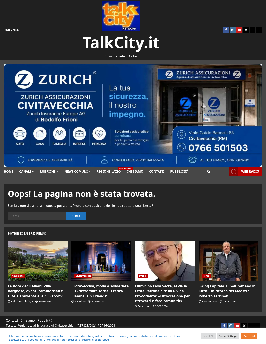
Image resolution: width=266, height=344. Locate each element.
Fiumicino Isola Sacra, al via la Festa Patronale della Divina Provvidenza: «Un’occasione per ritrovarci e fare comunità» (162, 293)
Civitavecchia (83, 275)
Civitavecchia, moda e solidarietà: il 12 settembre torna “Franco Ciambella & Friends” (100, 291)
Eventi (143, 275)
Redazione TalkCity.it (22, 301)
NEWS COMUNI (76, 171)
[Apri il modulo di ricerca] (208, 171)
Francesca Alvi (209, 301)
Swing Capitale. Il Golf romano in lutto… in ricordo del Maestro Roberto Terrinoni (227, 291)
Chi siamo (135, 171)
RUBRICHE (48, 171)
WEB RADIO (250, 171)
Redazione (80, 301)
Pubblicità (179, 171)
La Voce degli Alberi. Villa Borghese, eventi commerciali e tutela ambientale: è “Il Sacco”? (35, 291)
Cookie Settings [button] (228, 336)
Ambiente (18, 275)
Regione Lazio (110, 170)
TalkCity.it (121, 42)
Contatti (156, 171)
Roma (206, 275)
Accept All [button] (249, 336)
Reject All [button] (208, 336)
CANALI (25, 171)
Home (8, 171)
